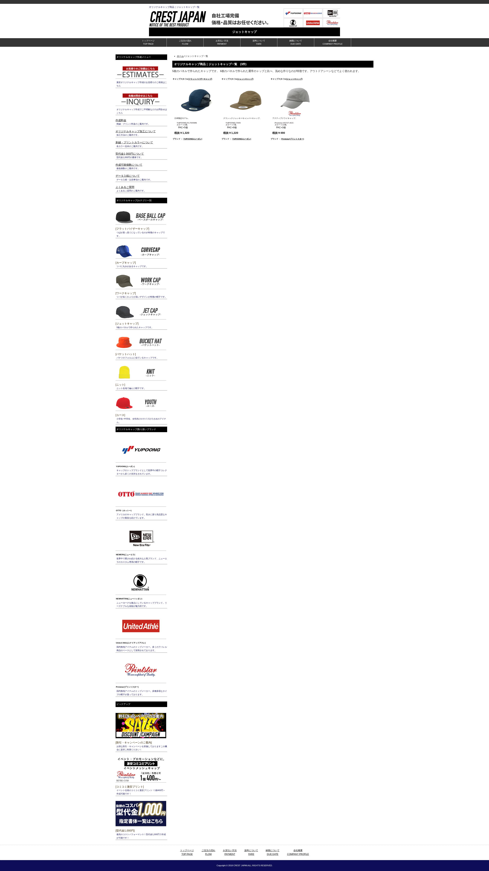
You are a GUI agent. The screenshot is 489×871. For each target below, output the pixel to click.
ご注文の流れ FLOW (185, 42)
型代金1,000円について (130, 153)
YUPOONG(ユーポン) (192, 139)
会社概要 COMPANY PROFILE (332, 42)
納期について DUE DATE (295, 42)
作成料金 (121, 120)
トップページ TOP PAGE (148, 42)
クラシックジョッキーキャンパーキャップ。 (242, 125)
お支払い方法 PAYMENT (222, 42)
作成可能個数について (129, 164)
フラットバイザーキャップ (200, 79)
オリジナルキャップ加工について (136, 131)
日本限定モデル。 (185, 125)
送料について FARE (259, 42)
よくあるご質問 (125, 187)
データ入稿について (128, 175)
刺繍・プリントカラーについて (134, 142)
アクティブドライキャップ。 (284, 125)
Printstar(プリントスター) (292, 139)
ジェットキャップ (245, 79)
